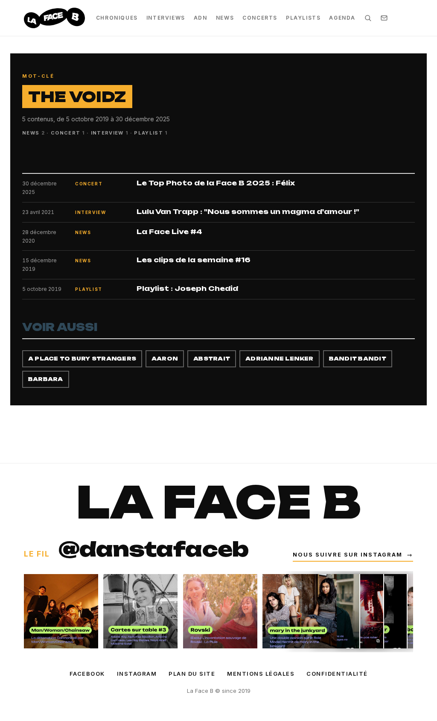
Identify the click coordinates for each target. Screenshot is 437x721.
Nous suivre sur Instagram (353, 554)
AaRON (164, 358)
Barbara (45, 379)
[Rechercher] (368, 18)
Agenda (342, 18)
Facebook (87, 673)
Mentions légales (260, 673)
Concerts (259, 18)
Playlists (303, 18)
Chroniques (117, 18)
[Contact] (384, 18)
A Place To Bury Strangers (82, 358)
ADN (200, 18)
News (225, 18)
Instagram (137, 673)
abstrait (211, 358)
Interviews (165, 18)
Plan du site (192, 673)
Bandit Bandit (357, 358)
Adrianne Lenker (279, 358)
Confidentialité (337, 673)
